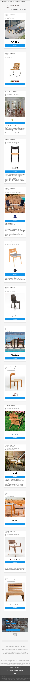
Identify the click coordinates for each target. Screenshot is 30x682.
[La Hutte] (15, 433)
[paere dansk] (15, 394)
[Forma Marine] (15, 216)
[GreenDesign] (15, 354)
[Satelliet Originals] (15, 167)
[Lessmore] (15, 119)
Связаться (15, 45)
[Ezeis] (15, 270)
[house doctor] (15, 604)
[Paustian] (15, 473)
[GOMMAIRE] (15, 315)
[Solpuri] (15, 519)
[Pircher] (15, 80)
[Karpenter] (15, 559)
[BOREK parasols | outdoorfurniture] (15, 41)
